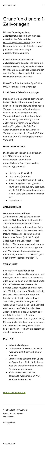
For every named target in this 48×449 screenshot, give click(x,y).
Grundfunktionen (16, 413)
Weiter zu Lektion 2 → (14, 392)
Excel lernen (9, 5)
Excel (5, 413)
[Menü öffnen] (43, 5)
